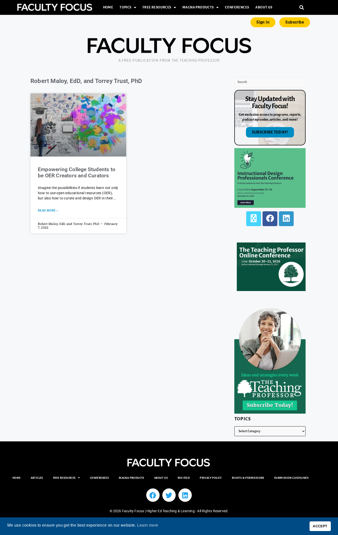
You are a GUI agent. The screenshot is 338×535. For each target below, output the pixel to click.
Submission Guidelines (291, 477)
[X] (253, 218)
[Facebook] (270, 218)
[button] (302, 7)
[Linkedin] (185, 495)
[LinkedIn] (286, 218)
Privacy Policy (211, 477)
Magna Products (198, 7)
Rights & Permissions (248, 477)
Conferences (237, 7)
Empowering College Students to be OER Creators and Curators (76, 172)
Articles (37, 477)
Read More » (48, 210)
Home (108, 7)
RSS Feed (184, 477)
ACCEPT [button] (320, 526)
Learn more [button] (147, 525)
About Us (263, 7)
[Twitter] (169, 495)
